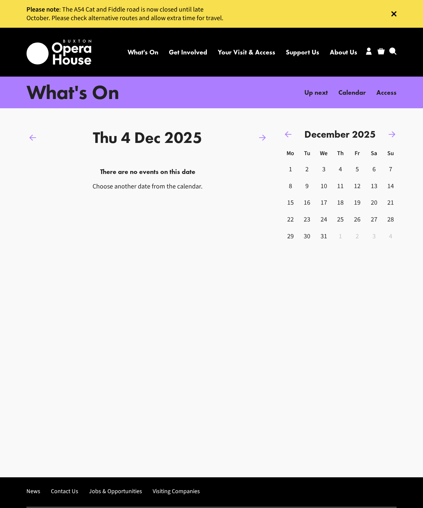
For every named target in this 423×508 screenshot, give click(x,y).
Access (386, 92)
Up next (316, 92)
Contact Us (64, 491)
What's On (143, 52)
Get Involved (188, 52)
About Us (343, 52)
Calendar (352, 92)
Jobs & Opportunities (115, 491)
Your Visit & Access (246, 52)
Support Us (302, 52)
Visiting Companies (176, 491)
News (33, 491)
